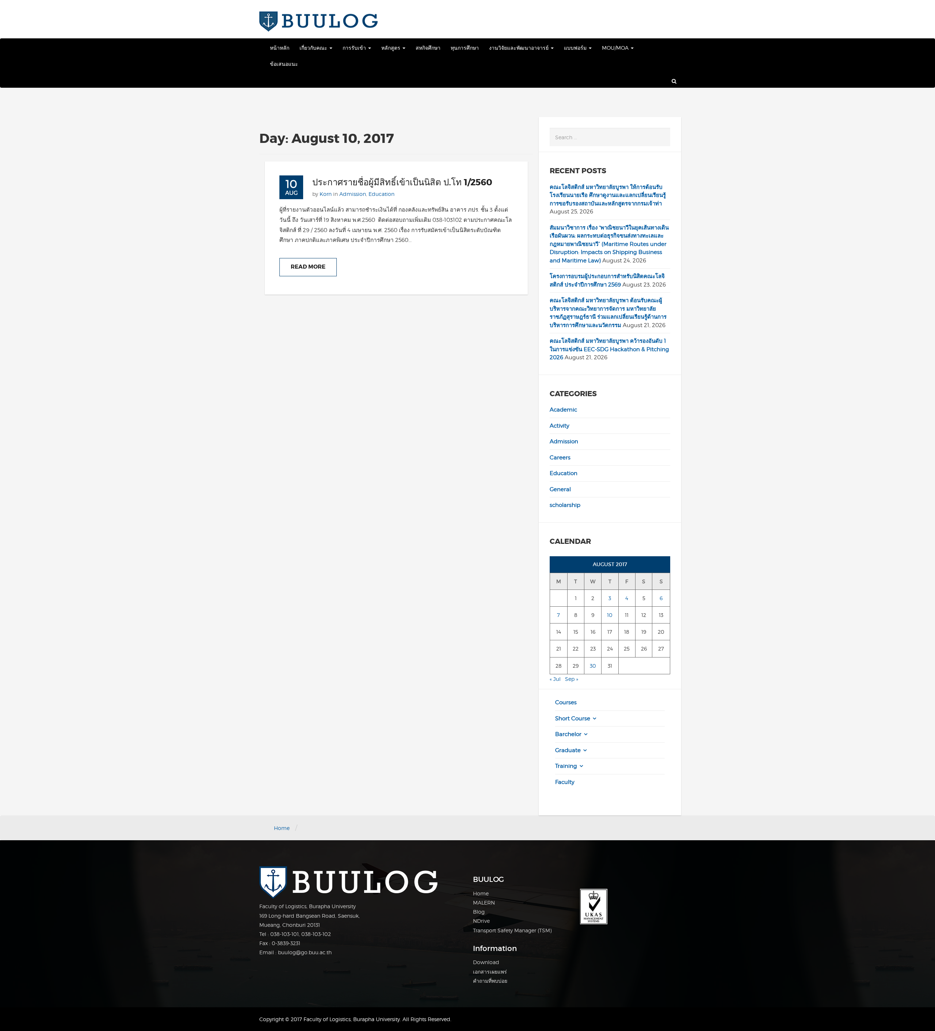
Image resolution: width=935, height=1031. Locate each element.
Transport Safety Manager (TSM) (512, 930)
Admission (352, 194)
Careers (560, 457)
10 (609, 615)
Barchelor (568, 734)
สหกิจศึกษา (428, 48)
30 (593, 666)
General (560, 489)
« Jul (555, 679)
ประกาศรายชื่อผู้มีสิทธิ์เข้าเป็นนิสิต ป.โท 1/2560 (402, 182)
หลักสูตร (391, 48)
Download (486, 962)
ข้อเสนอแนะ (284, 64)
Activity (559, 425)
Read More (308, 266)
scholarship (565, 505)
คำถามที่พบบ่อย (490, 981)
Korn (326, 194)
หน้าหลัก (279, 48)
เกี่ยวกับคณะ (314, 48)
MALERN (484, 902)
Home (282, 828)
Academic (563, 409)
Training (566, 766)
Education (381, 194)
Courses (566, 702)
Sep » (571, 679)
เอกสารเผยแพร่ (490, 972)
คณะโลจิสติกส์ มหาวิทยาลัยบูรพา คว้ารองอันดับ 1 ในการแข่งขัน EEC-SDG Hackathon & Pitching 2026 (609, 349)
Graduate (568, 750)
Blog (479, 912)
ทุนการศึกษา (465, 48)
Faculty (565, 782)
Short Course (572, 718)
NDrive (481, 921)
